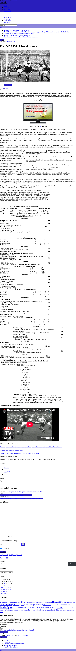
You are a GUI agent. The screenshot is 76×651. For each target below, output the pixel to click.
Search (72, 564)
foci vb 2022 (72, 602)
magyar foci (29, 607)
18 (8, 587)
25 (8, 589)
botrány (33, 602)
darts (46, 602)
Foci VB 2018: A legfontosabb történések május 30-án (16, 495)
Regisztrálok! (4, 555)
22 (3, 589)
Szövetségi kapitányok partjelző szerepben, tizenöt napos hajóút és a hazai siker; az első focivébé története (31, 447)
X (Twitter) (7, 9)
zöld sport (64, 610)
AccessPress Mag (23, 635)
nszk (30, 492)
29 (3, 592)
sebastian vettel (17, 610)
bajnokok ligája (21, 602)
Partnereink (7, 642)
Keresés (2, 561)
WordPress (9, 635)
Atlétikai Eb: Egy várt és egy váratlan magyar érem (19, 33)
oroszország (66, 607)
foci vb (18, 492)
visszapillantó (39, 492)
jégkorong (26, 604)
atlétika (5, 602)
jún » (5, 593)
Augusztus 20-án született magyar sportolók (16, 30)
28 (1, 592)
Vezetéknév (3, 624)
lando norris (15, 607)
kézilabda (47, 604)
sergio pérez (23, 610)
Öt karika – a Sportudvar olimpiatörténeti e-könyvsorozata (21, 37)
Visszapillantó (8, 20)
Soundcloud (7, 11)
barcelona (29, 602)
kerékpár (32, 605)
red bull (6, 610)
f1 (53, 602)
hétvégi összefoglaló (15, 604)
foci (61, 601)
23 (4, 589)
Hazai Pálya (7, 17)
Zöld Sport (7, 22)
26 (10, 589)
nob (56, 607)
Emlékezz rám (6, 548)
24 (6, 589)
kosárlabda (39, 605)
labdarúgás (6, 607)
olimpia (60, 607)
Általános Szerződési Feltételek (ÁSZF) (15, 643)
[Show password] (23, 544)
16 (4, 587)
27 (12, 589)
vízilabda (58, 610)
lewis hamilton (22, 607)
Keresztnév (3, 626)
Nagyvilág (7, 19)
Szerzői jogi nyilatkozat (10, 647)
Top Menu (3, 2)
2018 (1, 602)
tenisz (28, 610)
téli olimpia (40, 610)
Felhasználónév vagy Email (8, 540)
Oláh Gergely (4, 88)
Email (5, 6)
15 (3, 587)
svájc (33, 492)
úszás (1, 612)
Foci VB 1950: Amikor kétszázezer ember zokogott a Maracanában (19, 453)
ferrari (56, 602)
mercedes (51, 607)
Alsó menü (3, 637)
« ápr (1, 593)
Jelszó (2, 545)
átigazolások (71, 610)
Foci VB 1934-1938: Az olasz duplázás (11, 450)
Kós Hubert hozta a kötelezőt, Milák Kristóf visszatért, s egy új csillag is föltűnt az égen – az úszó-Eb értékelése (36, 32)
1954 (6, 492)
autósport (12, 602)
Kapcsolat (7, 640)
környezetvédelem (65, 604)
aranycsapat (12, 492)
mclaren (45, 607)
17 (6, 587)
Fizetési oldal (4, 558)
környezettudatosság (55, 604)
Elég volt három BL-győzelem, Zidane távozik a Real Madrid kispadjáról (21, 498)
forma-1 (3, 604)
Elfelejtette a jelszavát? (15, 555)
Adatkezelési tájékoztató (11, 645)
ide (40, 126)
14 (1, 587)
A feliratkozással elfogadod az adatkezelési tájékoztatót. (18, 630)
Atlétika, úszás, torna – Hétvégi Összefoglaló (17, 35)
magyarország (24, 492)
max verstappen (37, 607)
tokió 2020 (33, 610)
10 (6, 585)
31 (6, 592)
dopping (50, 602)
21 (1, 589)
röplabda (11, 610)
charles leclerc (40, 602)
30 (4, 592)
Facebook (6, 7)
